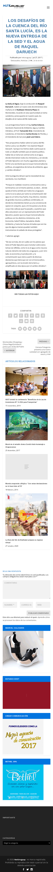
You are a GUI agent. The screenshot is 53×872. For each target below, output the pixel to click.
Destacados (15, 60)
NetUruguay (19, 859)
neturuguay (26, 57)
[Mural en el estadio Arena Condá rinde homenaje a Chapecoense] (26, 424)
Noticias (24, 60)
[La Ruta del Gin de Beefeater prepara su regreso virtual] (26, 514)
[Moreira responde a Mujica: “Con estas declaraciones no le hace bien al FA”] (26, 467)
